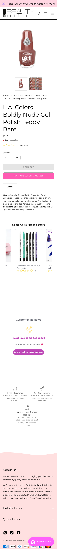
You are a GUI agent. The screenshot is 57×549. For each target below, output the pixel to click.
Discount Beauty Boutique (19, 540)
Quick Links (11, 519)
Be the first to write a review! (28, 352)
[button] (38, 13)
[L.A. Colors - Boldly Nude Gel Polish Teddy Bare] (21, 84)
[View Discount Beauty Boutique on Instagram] (5, 533)
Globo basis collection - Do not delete (29, 95)
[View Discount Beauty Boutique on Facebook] (18, 533)
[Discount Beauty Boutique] (19, 13)
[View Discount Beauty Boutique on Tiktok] (12, 533)
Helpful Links (12, 508)
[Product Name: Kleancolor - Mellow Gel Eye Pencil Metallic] (28, 253)
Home (6, 95)
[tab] (10, 186)
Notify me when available (28, 176)
